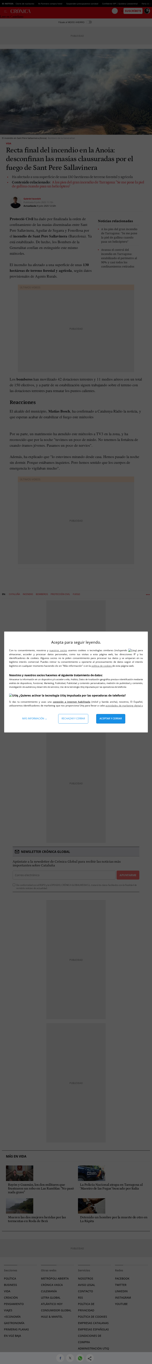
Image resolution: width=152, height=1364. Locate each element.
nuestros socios (58, 650)
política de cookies (101, 665)
